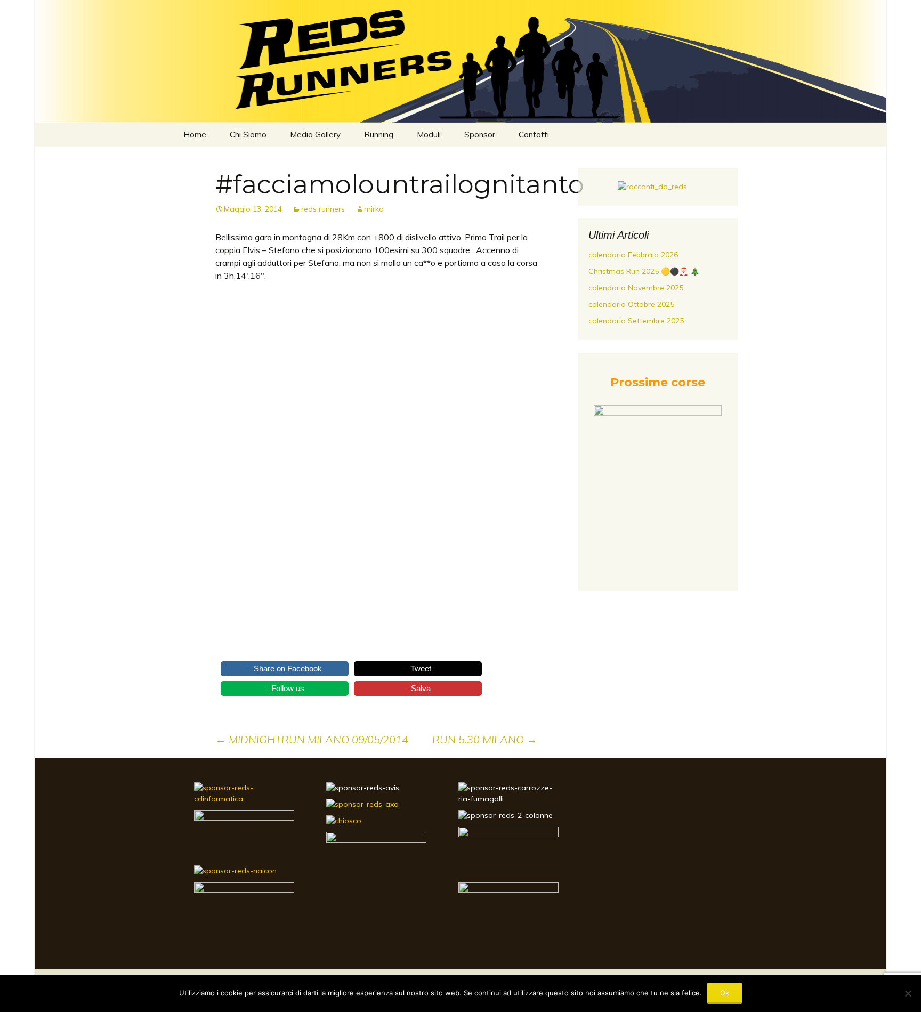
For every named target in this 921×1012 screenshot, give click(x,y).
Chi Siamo (248, 134)
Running (378, 134)
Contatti (534, 134)
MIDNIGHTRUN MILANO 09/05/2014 (311, 739)
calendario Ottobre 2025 (631, 304)
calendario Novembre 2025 (635, 288)
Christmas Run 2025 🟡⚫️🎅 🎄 (643, 271)
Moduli (429, 134)
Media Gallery (315, 134)
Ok (724, 993)
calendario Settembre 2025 (636, 321)
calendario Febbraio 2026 (633, 255)
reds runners (323, 209)
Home (194, 134)
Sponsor (479, 134)
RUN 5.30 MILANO (484, 739)
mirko (374, 209)
